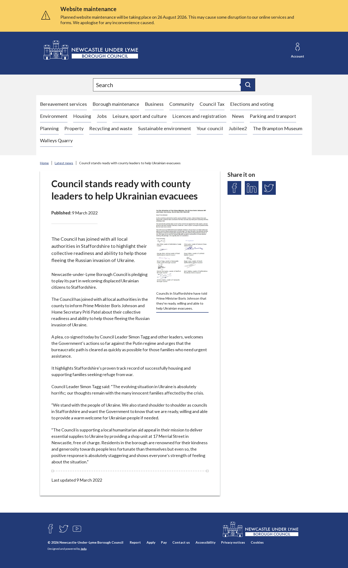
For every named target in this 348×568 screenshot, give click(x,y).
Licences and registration (199, 116)
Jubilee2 (238, 128)
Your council (210, 128)
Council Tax (212, 104)
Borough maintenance (116, 104)
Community (181, 104)
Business (154, 104)
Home (44, 163)
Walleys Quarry (56, 140)
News (238, 116)
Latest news (64, 163)
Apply (151, 542)
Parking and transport (273, 116)
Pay (164, 542)
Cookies (257, 542)
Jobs (102, 116)
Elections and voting (252, 104)
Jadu (83, 548)
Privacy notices (233, 542)
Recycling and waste (110, 128)
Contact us (181, 542)
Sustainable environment (164, 128)
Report (135, 542)
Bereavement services (63, 104)
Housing (82, 116)
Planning (49, 128)
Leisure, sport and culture (139, 116)
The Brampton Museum (277, 128)
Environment (53, 116)
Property (74, 128)
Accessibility (205, 542)
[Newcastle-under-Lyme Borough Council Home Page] (90, 50)
